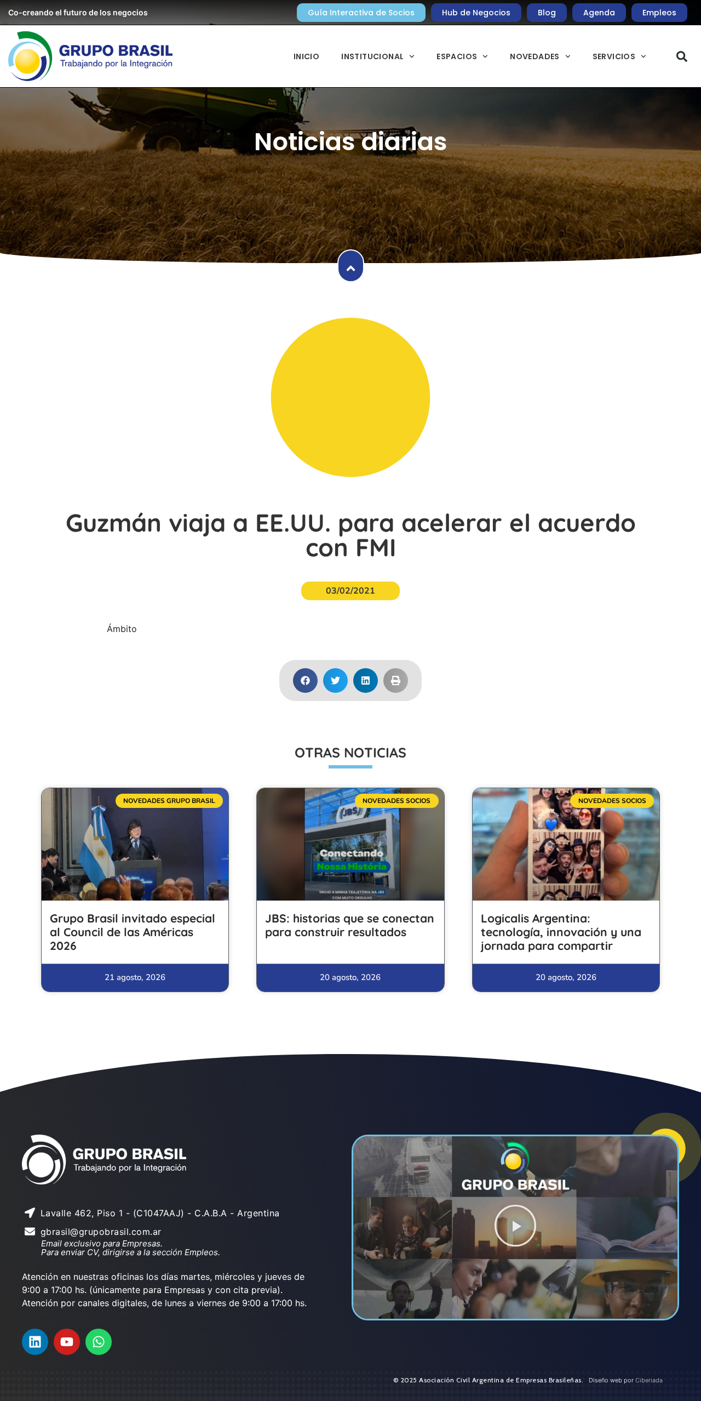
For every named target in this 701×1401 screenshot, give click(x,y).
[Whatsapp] (98, 1342)
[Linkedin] (35, 1342)
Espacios (456, 56)
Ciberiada (649, 1380)
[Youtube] (67, 1342)
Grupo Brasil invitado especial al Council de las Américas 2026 (132, 932)
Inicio (306, 56)
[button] (682, 56)
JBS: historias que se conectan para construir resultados (349, 925)
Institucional (372, 56)
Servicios (614, 56)
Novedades (535, 56)
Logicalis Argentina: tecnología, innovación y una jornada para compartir (561, 932)
